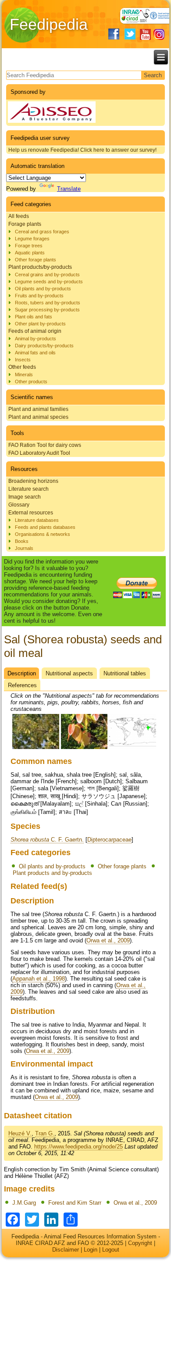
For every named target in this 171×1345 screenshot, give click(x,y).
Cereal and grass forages (42, 231)
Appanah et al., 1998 (38, 978)
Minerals (24, 374)
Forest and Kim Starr (74, 1202)
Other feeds (22, 367)
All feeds (18, 216)
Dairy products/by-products (44, 345)
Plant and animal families (38, 409)
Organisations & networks (42, 534)
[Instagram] (158, 34)
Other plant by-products (40, 323)
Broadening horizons (33, 481)
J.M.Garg (24, 1202)
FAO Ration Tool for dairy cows (44, 445)
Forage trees (29, 245)
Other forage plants (35, 259)
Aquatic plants (30, 252)
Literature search (28, 489)
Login (90, 1249)
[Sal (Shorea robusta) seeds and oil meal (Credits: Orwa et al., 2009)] (133, 747)
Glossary (18, 505)
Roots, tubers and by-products (47, 302)
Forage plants (24, 224)
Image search (24, 497)
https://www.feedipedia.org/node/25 (78, 1146)
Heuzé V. (20, 1133)
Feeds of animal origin (34, 331)
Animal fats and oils (35, 352)
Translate (69, 189)
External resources (30, 513)
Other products (31, 381)
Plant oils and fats (33, 316)
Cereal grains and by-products (47, 274)
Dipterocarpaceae (109, 839)
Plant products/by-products (40, 267)
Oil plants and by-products (43, 288)
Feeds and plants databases (45, 527)
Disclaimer (65, 1249)
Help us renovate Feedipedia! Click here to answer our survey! (82, 150)
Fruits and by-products (39, 295)
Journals (24, 548)
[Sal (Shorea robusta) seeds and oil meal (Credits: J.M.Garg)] (36, 747)
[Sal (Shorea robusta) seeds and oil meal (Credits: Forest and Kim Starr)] (84, 747)
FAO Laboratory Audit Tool (39, 453)
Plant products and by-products (52, 873)
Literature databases (37, 520)
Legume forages (32, 238)
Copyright (140, 1243)
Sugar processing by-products (47, 309)
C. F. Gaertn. (47, 839)
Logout (110, 1249)
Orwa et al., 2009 (108, 940)
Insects (23, 359)
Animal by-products (35, 338)
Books (21, 541)
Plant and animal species (38, 417)
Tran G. (44, 1133)
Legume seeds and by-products (49, 281)
